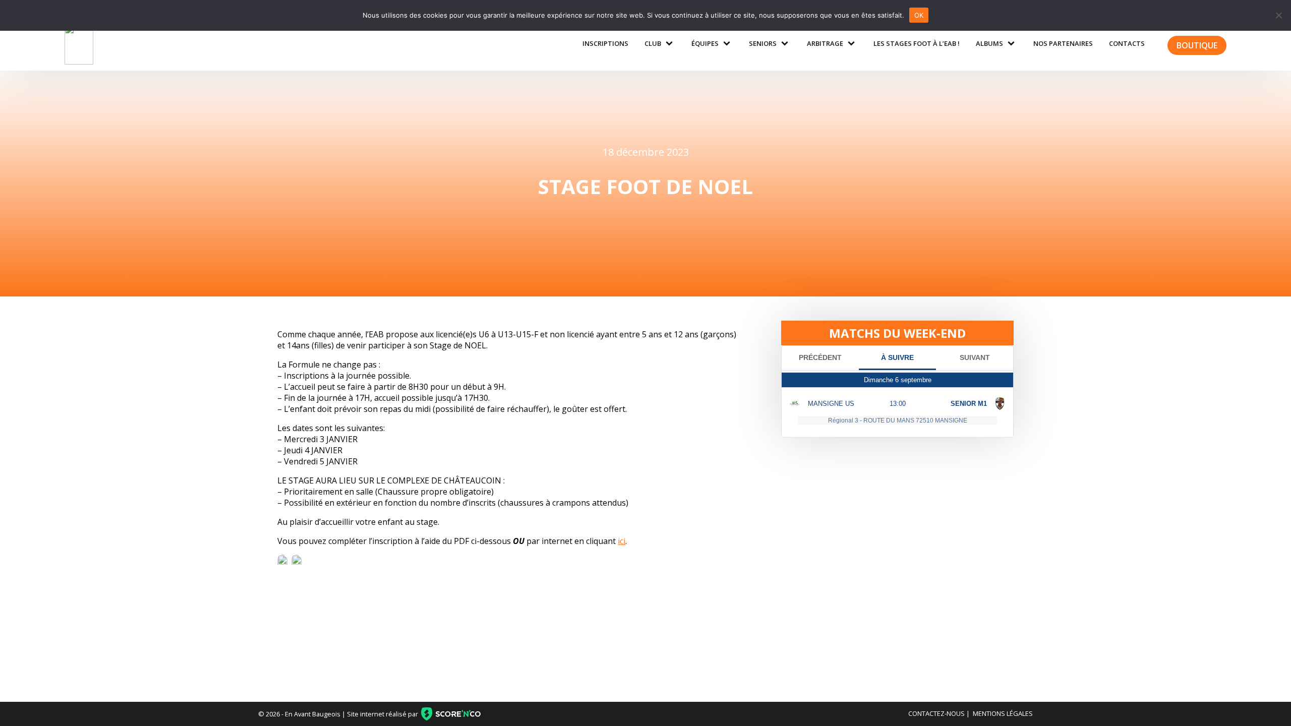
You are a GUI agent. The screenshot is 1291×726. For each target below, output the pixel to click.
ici (621, 541)
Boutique (1197, 45)
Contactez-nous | (939, 713)
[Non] (1278, 15)
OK (919, 15)
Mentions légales (1003, 713)
